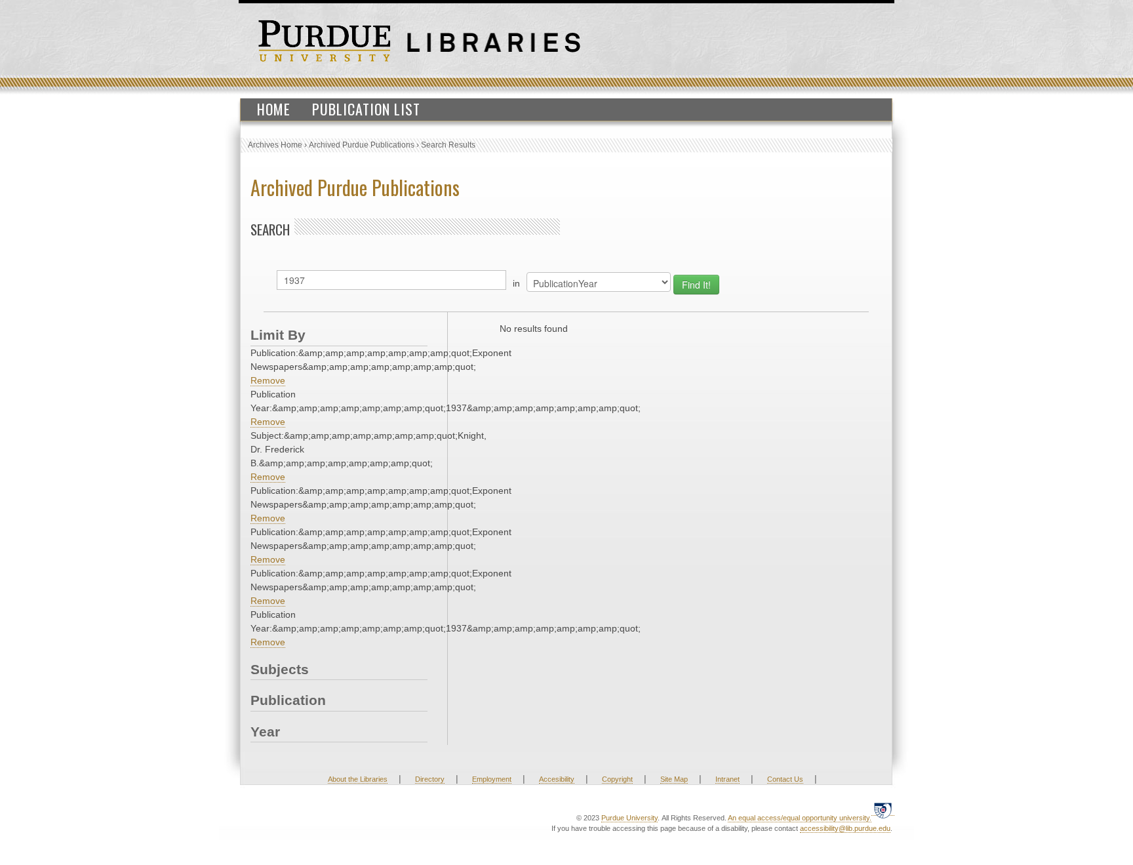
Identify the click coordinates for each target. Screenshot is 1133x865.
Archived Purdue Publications (361, 145)
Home (273, 108)
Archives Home (275, 145)
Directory (430, 779)
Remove (267, 380)
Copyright (617, 779)
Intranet (727, 779)
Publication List (366, 108)
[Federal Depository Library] (882, 810)
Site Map (674, 779)
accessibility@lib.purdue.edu (845, 828)
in (516, 283)
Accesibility (556, 779)
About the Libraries (358, 779)
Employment (491, 779)
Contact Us (785, 779)
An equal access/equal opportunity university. (799, 818)
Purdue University (629, 818)
